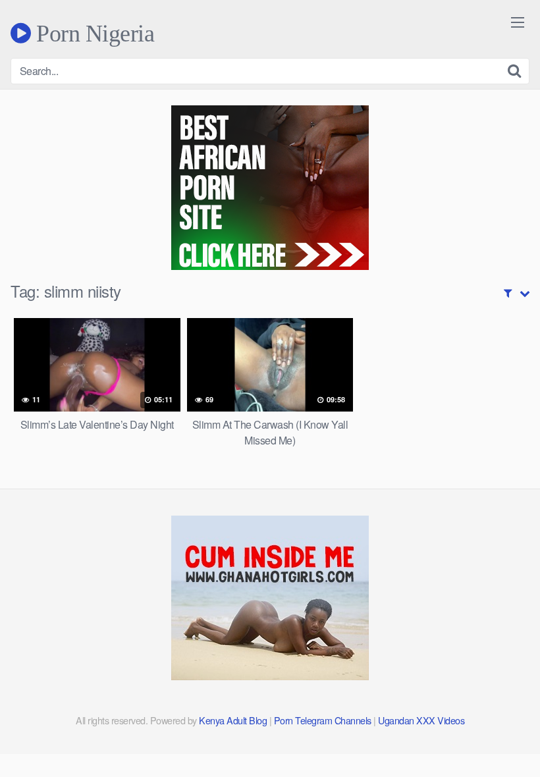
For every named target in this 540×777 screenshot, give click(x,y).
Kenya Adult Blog (233, 720)
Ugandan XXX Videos (421, 720)
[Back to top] (503, 735)
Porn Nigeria (92, 33)
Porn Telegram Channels (324, 720)
